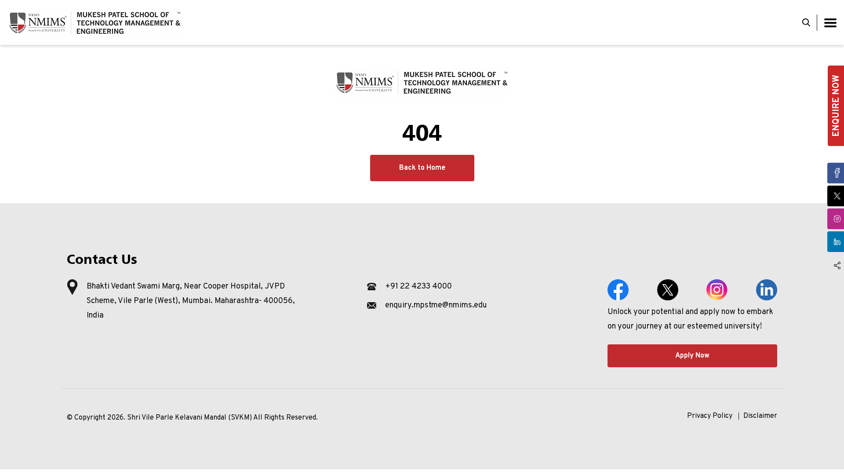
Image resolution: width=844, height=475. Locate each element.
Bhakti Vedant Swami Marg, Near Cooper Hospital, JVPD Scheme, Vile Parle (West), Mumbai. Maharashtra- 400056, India (191, 301)
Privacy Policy (709, 416)
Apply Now (692, 355)
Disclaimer (760, 416)
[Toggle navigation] (830, 22)
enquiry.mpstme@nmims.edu (436, 305)
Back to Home (422, 168)
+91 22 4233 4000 (418, 286)
